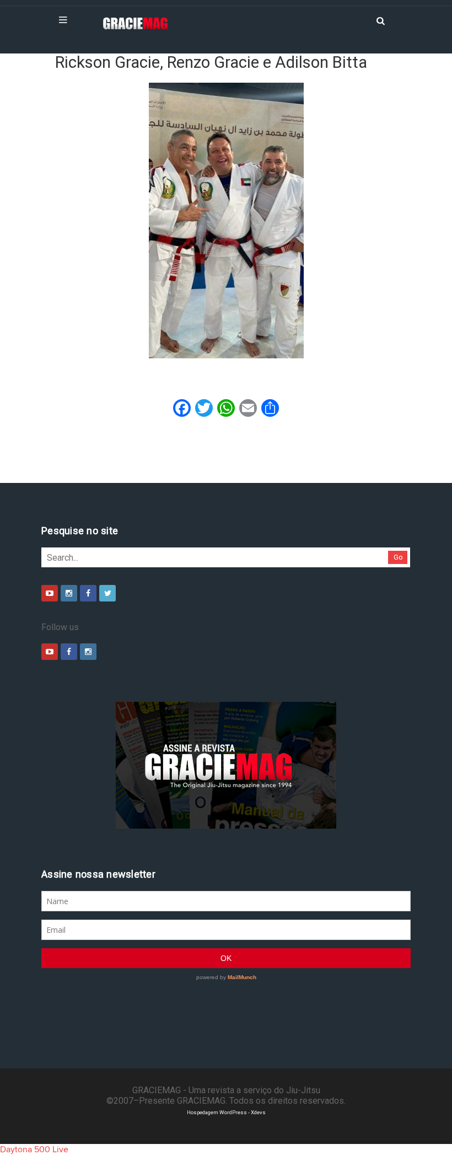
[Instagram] (69, 593)
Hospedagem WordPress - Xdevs (226, 1112)
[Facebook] (88, 593)
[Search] (380, 20)
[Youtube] (49, 593)
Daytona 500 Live (34, 1149)
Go (398, 557)
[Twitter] (107, 593)
